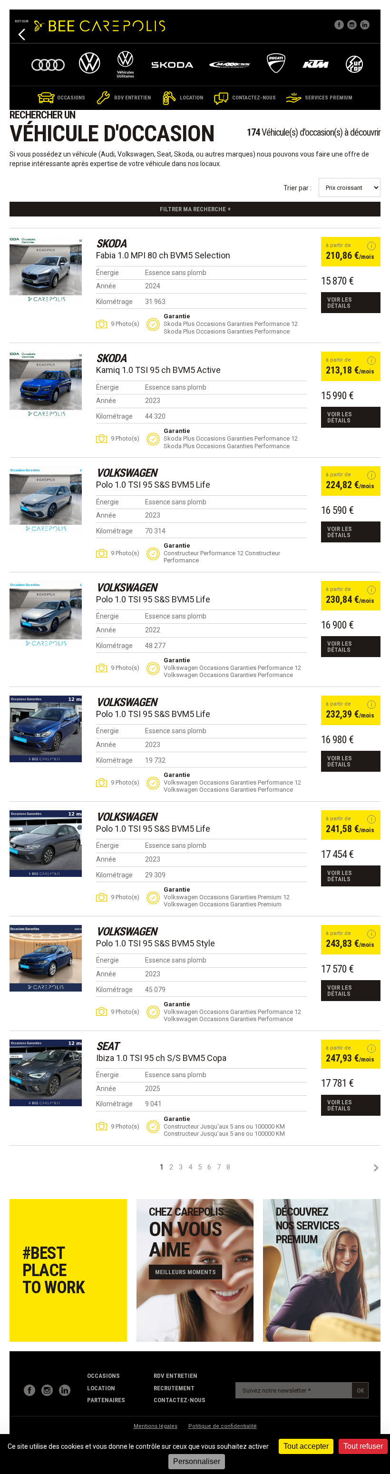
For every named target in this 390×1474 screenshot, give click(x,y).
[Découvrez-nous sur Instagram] (47, 1390)
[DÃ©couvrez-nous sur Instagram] (352, 24)
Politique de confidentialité (222, 1426)
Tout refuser (363, 1446)
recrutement (174, 1388)
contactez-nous (179, 1400)
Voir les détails (339, 302)
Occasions (103, 1375)
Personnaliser (196, 1461)
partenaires (106, 1400)
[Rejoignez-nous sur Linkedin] (365, 24)
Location (101, 1388)
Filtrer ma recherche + (195, 209)
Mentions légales (155, 1426)
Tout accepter (306, 1446)
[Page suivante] (375, 1167)
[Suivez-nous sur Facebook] (339, 24)
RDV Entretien (175, 1375)
